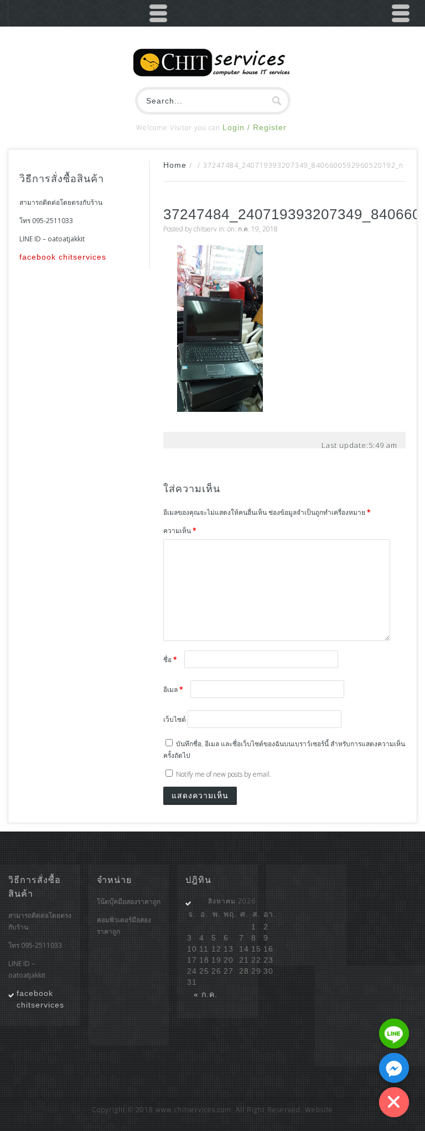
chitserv (205, 229)
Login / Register (254, 127)
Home (174, 165)
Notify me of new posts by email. (223, 774)
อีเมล (173, 689)
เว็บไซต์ (174, 719)
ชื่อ (170, 659)
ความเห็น (179, 530)
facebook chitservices (62, 256)
